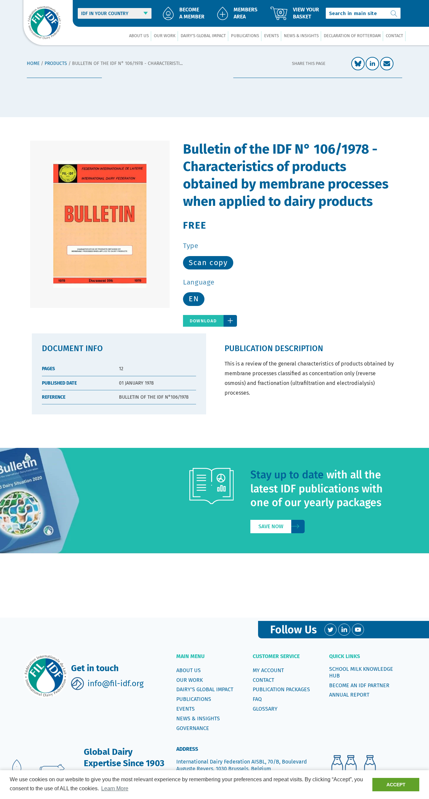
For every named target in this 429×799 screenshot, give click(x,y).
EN (194, 298)
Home (33, 63)
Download (203, 320)
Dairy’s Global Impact (204, 689)
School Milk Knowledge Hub (361, 672)
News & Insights (198, 718)
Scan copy (208, 262)
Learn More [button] (114, 788)
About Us (188, 670)
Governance (192, 728)
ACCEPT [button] (396, 784)
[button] (138, 36)
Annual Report (349, 695)
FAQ (257, 699)
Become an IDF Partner (359, 685)
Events (185, 709)
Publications (193, 699)
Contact (263, 680)
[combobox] (363, 13)
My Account (268, 670)
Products (56, 63)
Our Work (189, 680)
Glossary (265, 709)
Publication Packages (281, 689)
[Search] (394, 13)
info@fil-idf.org (115, 683)
